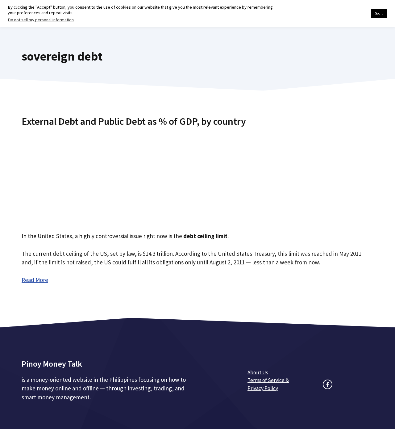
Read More (35, 280)
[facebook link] (327, 384)
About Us (257, 372)
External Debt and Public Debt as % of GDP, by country (134, 121)
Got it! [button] (379, 13)
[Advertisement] (197, 177)
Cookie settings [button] (351, 13)
